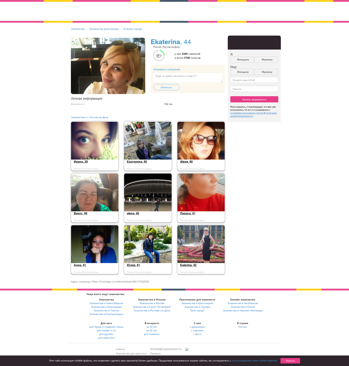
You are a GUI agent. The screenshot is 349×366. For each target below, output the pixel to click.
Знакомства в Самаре (197, 306)
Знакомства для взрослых (131, 353)
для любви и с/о (106, 330)
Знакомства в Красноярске (197, 303)
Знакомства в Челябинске (242, 303)
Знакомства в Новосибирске (106, 303)
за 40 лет (151, 326)
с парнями (197, 330)
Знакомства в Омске (243, 306)
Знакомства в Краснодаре (106, 306)
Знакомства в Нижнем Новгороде (242, 310)
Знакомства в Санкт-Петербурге (152, 306)
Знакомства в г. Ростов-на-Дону (89, 117)
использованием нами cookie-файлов (254, 360)
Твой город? (197, 310)
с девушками (197, 326)
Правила (155, 353)
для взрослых (106, 337)
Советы (120, 349)
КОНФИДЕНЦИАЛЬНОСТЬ (166, 349)
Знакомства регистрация (104, 28)
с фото (197, 334)
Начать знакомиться (254, 99)
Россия (242, 326)
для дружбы (106, 334)
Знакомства (78, 28)
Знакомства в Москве (152, 303)
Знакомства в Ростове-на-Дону (152, 310)
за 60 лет (151, 330)
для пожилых (152, 334)
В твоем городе (133, 28)
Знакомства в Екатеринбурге (106, 314)
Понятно (290, 360)
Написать (166, 87)
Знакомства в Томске (106, 310)
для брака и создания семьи (106, 326)
